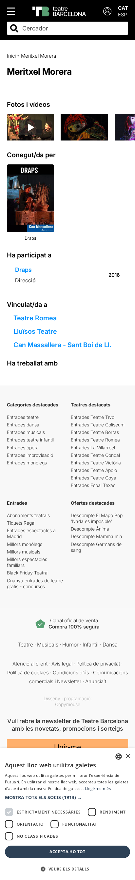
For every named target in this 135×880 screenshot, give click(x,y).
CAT (123, 8)
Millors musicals (23, 551)
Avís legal (61, 664)
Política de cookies (28, 672)
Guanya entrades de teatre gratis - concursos (35, 583)
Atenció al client (30, 664)
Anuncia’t (95, 681)
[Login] (107, 11)
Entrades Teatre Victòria (96, 462)
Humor (70, 644)
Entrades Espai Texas (93, 485)
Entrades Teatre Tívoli (93, 417)
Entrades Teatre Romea (95, 439)
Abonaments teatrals (28, 515)
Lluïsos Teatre (35, 331)
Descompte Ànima (90, 529)
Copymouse (67, 704)
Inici (11, 56)
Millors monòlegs (24, 544)
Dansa (110, 644)
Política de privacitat (98, 664)
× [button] (127, 756)
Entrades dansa (23, 424)
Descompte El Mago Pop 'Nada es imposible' (97, 518)
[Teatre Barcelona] (59, 11)
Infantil (91, 644)
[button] (67, 797)
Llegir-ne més (98, 788)
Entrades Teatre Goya (93, 477)
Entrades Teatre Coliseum (98, 424)
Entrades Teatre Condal (95, 455)
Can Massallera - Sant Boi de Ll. (62, 345)
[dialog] (67, 814)
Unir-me (67, 747)
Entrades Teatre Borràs (95, 432)
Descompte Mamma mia (96, 536)
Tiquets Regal (21, 523)
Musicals (47, 644)
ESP (122, 14)
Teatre (25, 644)
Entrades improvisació (30, 455)
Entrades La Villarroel (93, 447)
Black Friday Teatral (27, 572)
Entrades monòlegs (27, 462)
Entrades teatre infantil (30, 439)
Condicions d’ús (71, 672)
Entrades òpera (23, 447)
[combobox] (73, 28)
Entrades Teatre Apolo (94, 470)
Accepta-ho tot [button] (67, 851)
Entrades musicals (26, 432)
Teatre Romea (35, 318)
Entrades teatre (23, 417)
